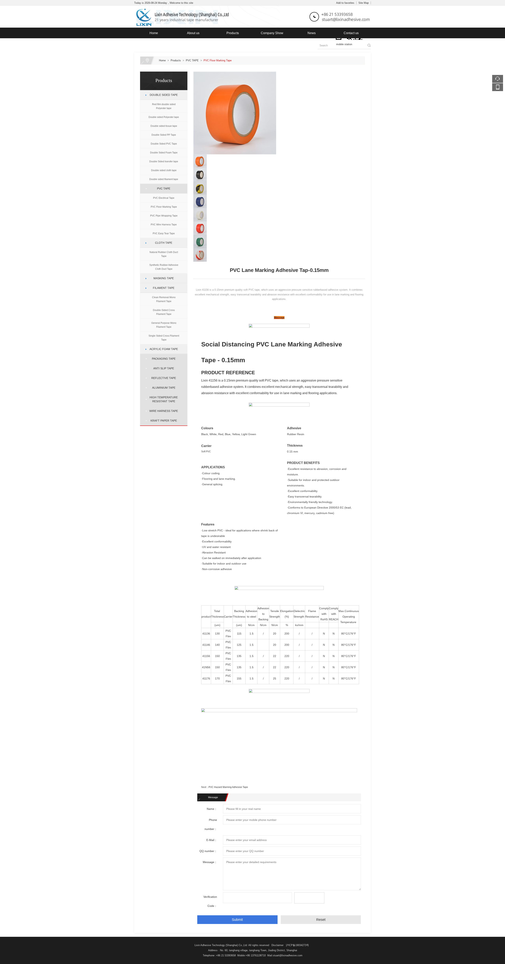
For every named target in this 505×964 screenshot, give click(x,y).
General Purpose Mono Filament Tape (163, 325)
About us (193, 33)
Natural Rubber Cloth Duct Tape (164, 254)
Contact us (351, 33)
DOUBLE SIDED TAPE (162, 94)
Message (279, 317)
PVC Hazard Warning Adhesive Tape (228, 787)
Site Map (363, 2)
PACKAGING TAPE (162, 358)
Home (154, 33)
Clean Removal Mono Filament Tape (164, 299)
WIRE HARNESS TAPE (162, 410)
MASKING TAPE (162, 278)
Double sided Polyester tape (164, 117)
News (312, 33)
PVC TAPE (192, 60)
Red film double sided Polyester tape (164, 106)
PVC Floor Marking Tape (218, 60)
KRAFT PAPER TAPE (162, 420)
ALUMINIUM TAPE (162, 387)
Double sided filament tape (163, 179)
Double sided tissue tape (164, 126)
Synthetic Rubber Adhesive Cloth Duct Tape (163, 267)
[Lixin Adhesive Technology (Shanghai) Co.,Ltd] (252, 8)
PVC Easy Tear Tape (164, 233)
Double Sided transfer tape (163, 161)
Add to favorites (345, 2)
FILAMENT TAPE (162, 287)
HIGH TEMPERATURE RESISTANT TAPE (162, 399)
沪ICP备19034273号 (297, 945)
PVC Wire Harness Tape (164, 224)
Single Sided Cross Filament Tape (164, 337)
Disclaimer (277, 945)
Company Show (272, 33)
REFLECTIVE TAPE (162, 378)
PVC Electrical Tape (163, 198)
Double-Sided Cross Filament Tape (164, 312)
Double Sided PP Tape (164, 134)
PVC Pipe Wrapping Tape (164, 215)
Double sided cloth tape (164, 170)
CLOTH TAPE (162, 242)
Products (232, 33)
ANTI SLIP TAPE (162, 368)
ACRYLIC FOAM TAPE (162, 349)
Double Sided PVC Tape (164, 143)
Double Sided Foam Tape (164, 152)
